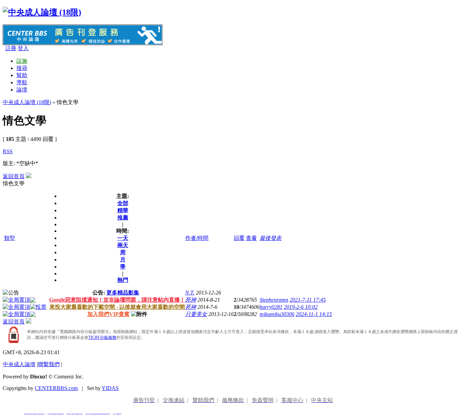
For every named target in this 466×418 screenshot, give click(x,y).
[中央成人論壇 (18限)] (42, 12)
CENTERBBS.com (56, 388)
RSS (8, 151)
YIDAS (110, 388)
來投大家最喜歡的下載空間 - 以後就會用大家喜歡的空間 (117, 307)
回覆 (239, 238)
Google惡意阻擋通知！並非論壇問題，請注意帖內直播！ (117, 300)
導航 (21, 82)
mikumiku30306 (277, 314)
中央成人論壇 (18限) (27, 102)
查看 (251, 238)
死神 (190, 300)
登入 (23, 48)
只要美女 (196, 314)
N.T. (189, 293)
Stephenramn (274, 300)
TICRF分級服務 (102, 337)
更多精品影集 (122, 293)
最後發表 (270, 238)
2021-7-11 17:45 (308, 300)
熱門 (122, 280)
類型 (9, 238)
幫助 (21, 75)
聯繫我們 (49, 364)
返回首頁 (14, 176)
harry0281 (271, 307)
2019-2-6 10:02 (301, 307)
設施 (21, 61)
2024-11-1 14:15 (314, 314)
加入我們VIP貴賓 (108, 314)
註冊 (10, 48)
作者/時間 (196, 238)
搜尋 (21, 68)
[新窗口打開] (16, 300)
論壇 (21, 89)
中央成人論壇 (19, 364)
